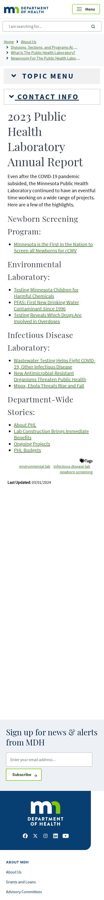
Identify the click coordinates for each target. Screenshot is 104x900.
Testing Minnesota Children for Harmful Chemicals (46, 292)
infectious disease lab (72, 466)
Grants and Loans (21, 881)
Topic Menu (47, 76)
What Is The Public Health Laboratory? (43, 52)
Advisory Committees (24, 891)
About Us (28, 41)
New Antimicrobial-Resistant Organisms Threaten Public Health (50, 376)
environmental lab (34, 466)
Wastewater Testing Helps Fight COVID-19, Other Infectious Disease (54, 363)
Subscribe (27, 774)
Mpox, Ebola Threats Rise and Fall (49, 385)
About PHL (25, 425)
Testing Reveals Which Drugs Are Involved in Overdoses (48, 318)
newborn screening (76, 471)
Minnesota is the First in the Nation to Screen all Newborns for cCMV (53, 247)
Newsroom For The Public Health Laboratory (48, 58)
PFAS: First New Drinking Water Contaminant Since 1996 (46, 305)
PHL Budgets (27, 450)
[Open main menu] (86, 9)
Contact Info (47, 97)
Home (9, 41)
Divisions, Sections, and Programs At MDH (46, 47)
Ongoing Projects (32, 444)
